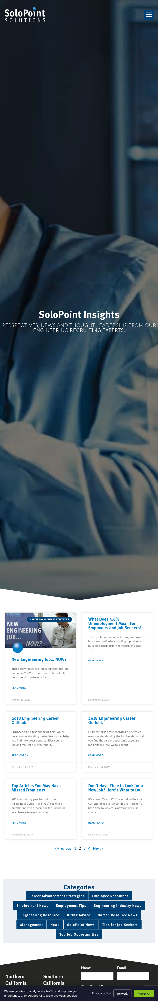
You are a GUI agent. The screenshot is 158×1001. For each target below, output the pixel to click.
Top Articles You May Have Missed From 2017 (36, 787)
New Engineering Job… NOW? (39, 659)
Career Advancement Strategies (57, 895)
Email (123, 968)
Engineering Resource (40, 914)
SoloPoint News (81, 924)
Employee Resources (110, 895)
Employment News (32, 905)
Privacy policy (101, 993)
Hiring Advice (78, 914)
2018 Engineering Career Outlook (35, 720)
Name (87, 968)
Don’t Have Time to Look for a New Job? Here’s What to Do (115, 787)
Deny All (122, 993)
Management (31, 924)
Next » (98, 848)
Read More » (20, 687)
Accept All (144, 993)
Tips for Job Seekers (120, 924)
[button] (149, 15)
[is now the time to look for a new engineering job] (40, 630)
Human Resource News (117, 914)
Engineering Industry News (118, 905)
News (55, 924)
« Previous (63, 848)
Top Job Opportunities (79, 934)
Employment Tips (71, 905)
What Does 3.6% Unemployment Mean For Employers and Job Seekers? (115, 623)
